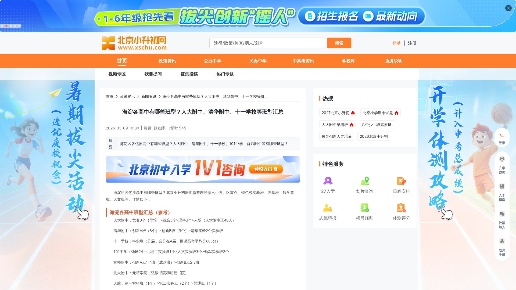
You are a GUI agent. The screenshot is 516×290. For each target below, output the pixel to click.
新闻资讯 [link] (148, 96)
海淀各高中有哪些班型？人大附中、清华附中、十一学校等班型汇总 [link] (219, 96)
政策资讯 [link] (127, 96)
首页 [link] (109, 96)
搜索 (339, 43)
